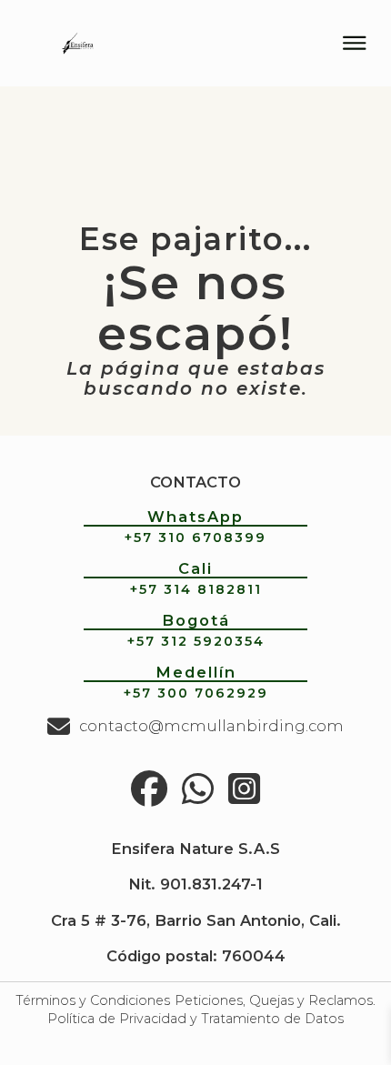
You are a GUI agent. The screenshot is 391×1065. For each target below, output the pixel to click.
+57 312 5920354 (196, 641)
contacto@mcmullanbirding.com (211, 726)
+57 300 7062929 (196, 693)
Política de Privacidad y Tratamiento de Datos (195, 1018)
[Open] (354, 43)
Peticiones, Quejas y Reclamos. (275, 1000)
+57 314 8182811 (196, 589)
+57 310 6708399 (195, 537)
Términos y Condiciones (92, 1000)
